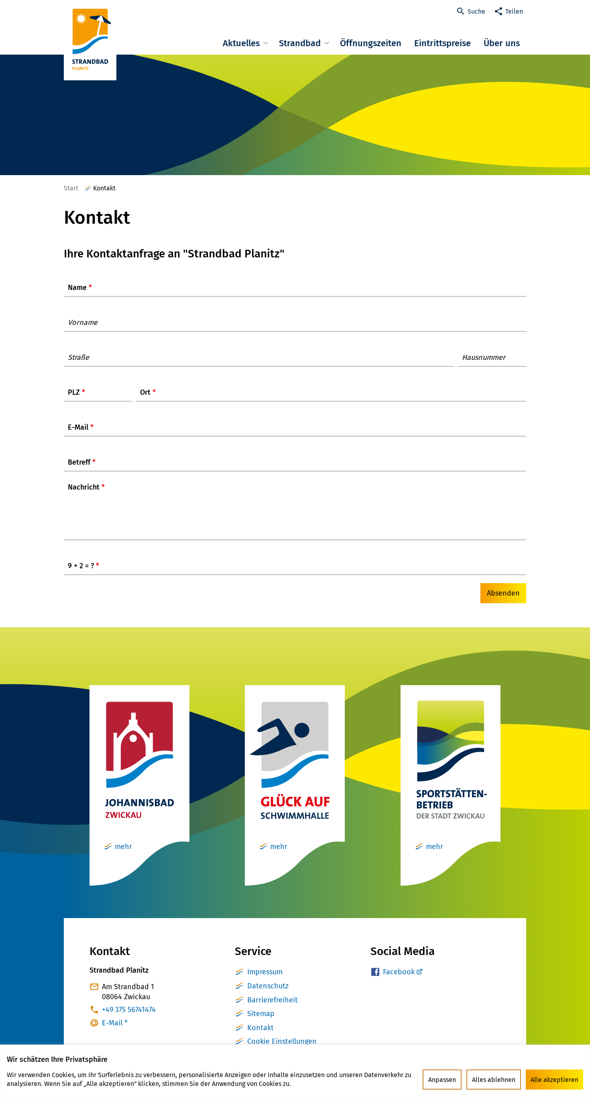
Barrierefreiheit (272, 1000)
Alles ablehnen (493, 1080)
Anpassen (442, 1080)
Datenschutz (268, 986)
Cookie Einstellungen (282, 1041)
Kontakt (260, 1027)
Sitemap (261, 1013)
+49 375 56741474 (129, 1009)
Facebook (399, 971)
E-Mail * (115, 1022)
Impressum (265, 971)
